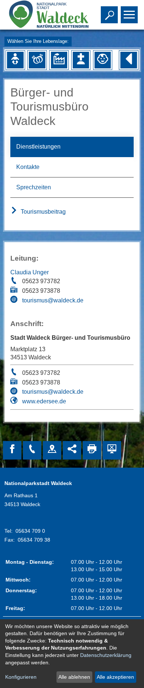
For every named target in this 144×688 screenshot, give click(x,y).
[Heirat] (37, 60)
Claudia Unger (29, 272)
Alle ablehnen (74, 677)
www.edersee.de (44, 401)
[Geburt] (15, 60)
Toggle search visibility (107, 14)
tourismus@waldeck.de (52, 300)
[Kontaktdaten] (32, 450)
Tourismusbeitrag (42, 212)
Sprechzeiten (33, 187)
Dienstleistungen (38, 146)
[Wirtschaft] (59, 60)
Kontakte (28, 167)
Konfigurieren (21, 677)
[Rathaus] (52, 450)
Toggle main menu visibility (127, 14)
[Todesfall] (81, 60)
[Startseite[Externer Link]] (43, 15)
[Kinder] (103, 60)
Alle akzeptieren (115, 677)
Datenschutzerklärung (105, 655)
